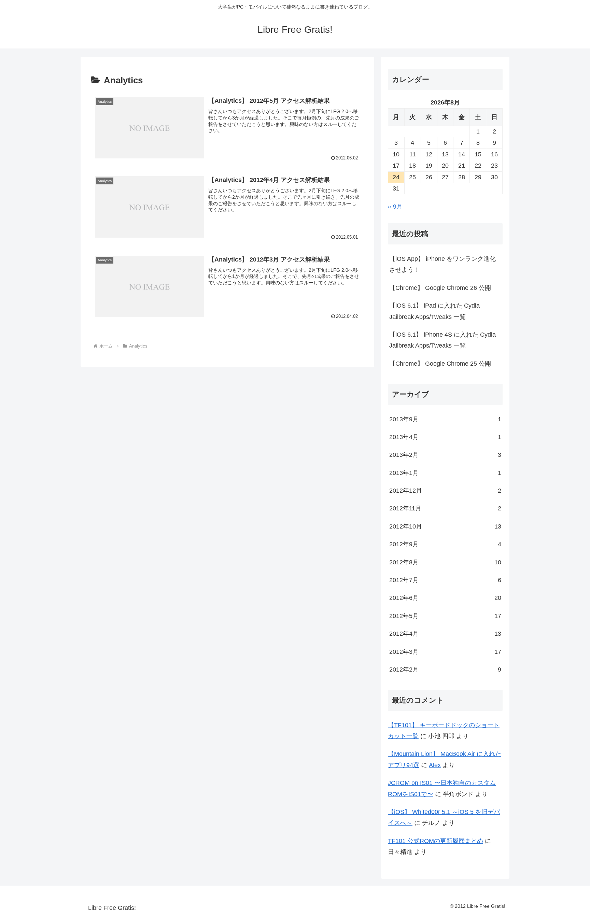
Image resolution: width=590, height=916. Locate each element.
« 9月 (395, 206)
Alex (435, 765)
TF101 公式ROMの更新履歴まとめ (435, 840)
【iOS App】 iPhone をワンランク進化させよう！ (442, 264)
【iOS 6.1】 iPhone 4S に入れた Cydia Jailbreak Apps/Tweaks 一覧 (442, 340)
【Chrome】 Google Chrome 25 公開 (440, 363)
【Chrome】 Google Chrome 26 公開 (440, 287)
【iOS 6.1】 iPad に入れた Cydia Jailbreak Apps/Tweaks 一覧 (434, 311)
